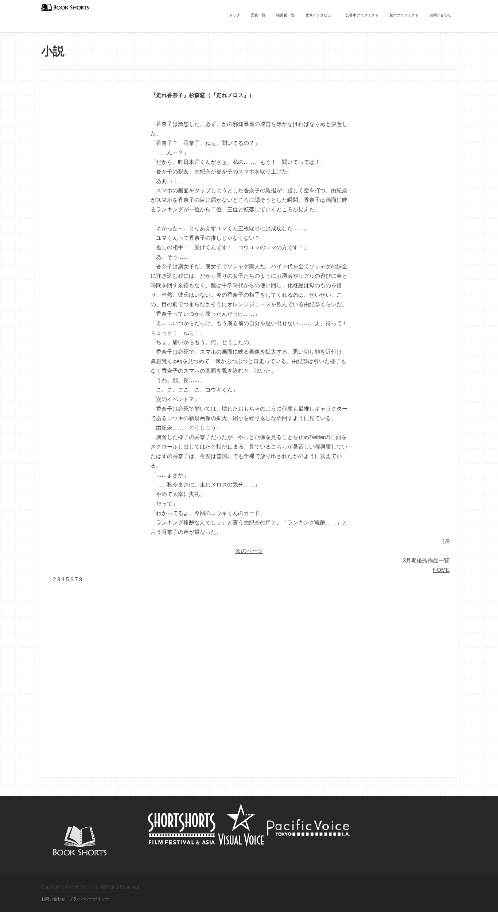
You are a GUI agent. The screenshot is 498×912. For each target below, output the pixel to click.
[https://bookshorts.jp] (65, 7)
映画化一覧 (285, 15)
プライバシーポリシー (89, 899)
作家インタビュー (320, 15)
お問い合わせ (440, 15)
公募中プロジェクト (362, 15)
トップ (234, 15)
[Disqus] (249, 675)
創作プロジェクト (404, 15)
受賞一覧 (258, 15)
